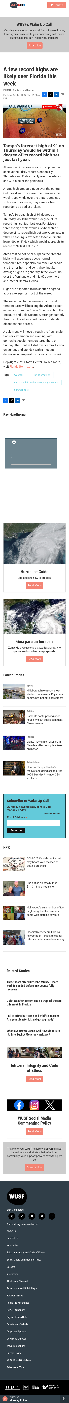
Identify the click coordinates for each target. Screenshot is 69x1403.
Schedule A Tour (15, 1367)
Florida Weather (41, 375)
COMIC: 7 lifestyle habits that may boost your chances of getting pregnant (44, 862)
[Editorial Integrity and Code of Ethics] (34, 1052)
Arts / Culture (33, 762)
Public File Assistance (18, 1303)
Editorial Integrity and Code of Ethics (34, 1068)
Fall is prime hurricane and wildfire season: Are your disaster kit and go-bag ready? (33, 1017)
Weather (18, 375)
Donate (58, 5)
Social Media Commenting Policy (24, 1260)
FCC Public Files (15, 1295)
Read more (35, 585)
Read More (35, 1079)
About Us (11, 1231)
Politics (30, 711)
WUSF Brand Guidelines (19, 1360)
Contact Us (12, 1238)
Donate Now (35, 1167)
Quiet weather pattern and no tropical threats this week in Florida (34, 1002)
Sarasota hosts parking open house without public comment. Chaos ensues (45, 720)
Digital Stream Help (17, 1317)
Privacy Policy (14, 1353)
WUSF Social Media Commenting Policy (34, 1121)
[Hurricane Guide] (34, 544)
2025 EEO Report (16, 1310)
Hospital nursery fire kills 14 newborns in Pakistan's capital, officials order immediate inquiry (45, 935)
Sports (30, 685)
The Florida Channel (17, 1281)
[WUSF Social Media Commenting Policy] (34, 1105)
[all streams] (64, 1399)
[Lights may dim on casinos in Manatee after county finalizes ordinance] (14, 743)
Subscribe (34, 45)
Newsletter (12, 1245)
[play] (5, 1398)
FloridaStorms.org (21, 366)
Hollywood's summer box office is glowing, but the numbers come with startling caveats (45, 911)
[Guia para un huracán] (34, 616)
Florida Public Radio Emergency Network (36, 382)
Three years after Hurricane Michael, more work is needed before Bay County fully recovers (32, 985)
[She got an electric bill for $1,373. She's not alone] (14, 888)
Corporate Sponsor (17, 1331)
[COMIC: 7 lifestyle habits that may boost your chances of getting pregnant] (14, 864)
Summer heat (21, 389)
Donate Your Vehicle (17, 1324)
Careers (11, 1267)
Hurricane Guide (34, 571)
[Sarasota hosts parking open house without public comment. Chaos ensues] (14, 717)
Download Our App (16, 1339)
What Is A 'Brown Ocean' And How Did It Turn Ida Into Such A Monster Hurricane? (33, 1032)
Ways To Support (16, 1346)
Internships (12, 1274)
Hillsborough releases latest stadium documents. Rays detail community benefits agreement (45, 694)
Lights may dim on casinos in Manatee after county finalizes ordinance (44, 745)
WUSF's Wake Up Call (34, 24)
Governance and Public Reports (23, 1288)
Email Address (17, 817)
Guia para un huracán (34, 641)
